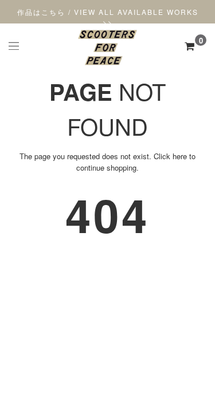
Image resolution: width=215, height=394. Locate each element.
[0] (189, 46)
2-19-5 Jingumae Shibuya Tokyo (107, 343)
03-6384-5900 (107, 353)
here (180, 156)
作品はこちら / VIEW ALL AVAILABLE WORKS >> (107, 17)
